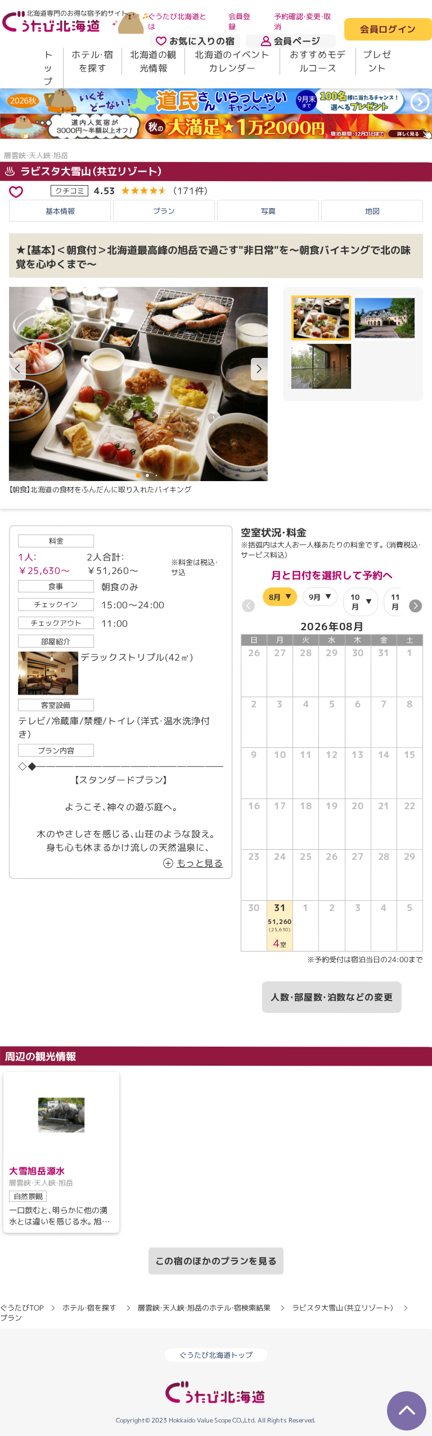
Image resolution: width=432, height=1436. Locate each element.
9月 (315, 596)
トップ (48, 68)
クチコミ (69, 190)
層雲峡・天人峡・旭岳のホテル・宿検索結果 (204, 1308)
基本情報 (60, 211)
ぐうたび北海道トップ (216, 1355)
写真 (268, 211)
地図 (372, 211)
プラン (164, 211)
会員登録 (239, 21)
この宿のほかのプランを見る (216, 1261)
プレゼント (377, 61)
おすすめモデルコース (318, 61)
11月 (395, 601)
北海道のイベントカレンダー (232, 61)
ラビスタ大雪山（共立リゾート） (90, 171)
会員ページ (297, 41)
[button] (259, 368)
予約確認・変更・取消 (302, 21)
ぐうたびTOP (21, 1308)
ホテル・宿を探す (92, 61)
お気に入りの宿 (202, 41)
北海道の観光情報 (153, 61)
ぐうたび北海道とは (177, 21)
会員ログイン (388, 30)
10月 (354, 601)
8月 (275, 596)
